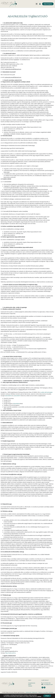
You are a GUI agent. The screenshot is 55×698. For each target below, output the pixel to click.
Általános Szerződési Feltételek (45, 692)
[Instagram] (44, 687)
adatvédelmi (17, 395)
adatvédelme (8, 395)
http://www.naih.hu (10, 653)
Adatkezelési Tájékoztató (31, 692)
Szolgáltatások (31, 683)
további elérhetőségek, (46, 392)
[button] (36, 4)
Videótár (30, 686)
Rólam (29, 684)
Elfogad (47, 695)
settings (39, 696)
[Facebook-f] (42, 687)
